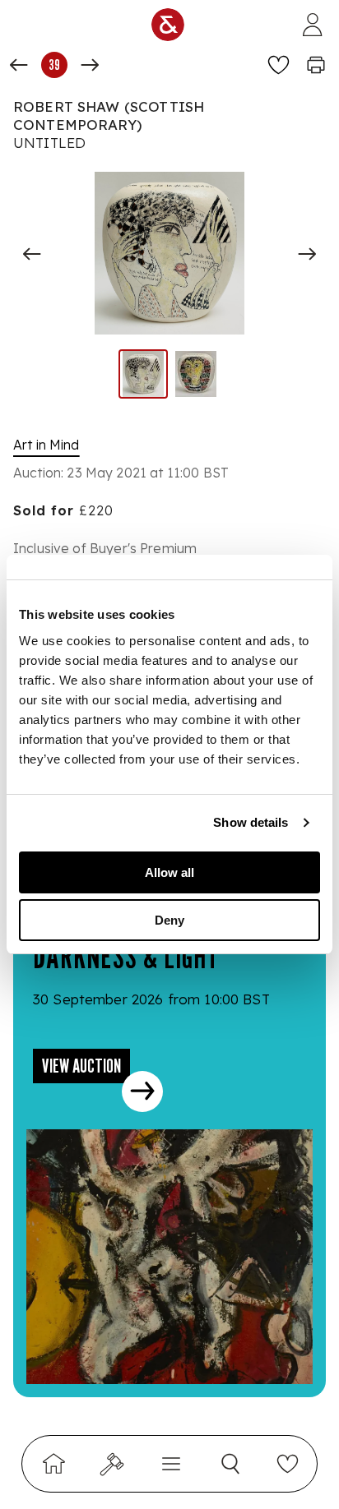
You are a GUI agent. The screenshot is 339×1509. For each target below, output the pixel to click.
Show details (250, 822)
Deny (169, 920)
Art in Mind (46, 444)
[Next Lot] (90, 65)
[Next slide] (307, 254)
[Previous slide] (32, 254)
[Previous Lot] (19, 65)
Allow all (169, 872)
